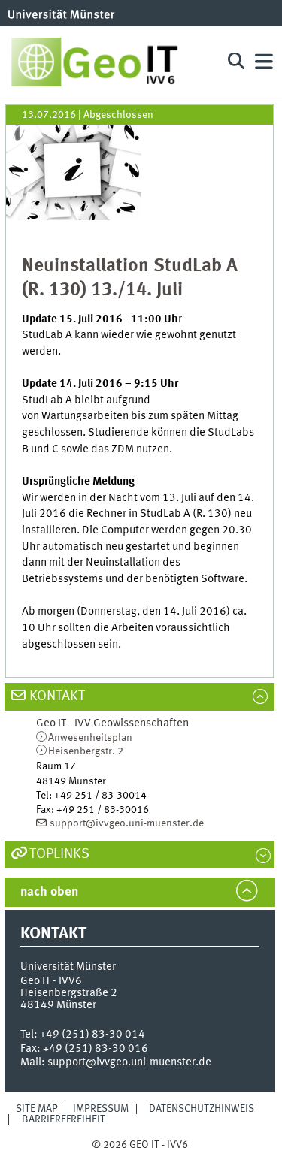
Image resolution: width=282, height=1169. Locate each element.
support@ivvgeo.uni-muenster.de (127, 823)
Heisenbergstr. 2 (85, 751)
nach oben (49, 892)
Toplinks (59, 854)
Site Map (37, 1109)
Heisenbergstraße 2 (68, 993)
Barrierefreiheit (63, 1119)
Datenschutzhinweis (201, 1109)
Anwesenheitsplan (90, 738)
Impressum (101, 1109)
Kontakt (57, 696)
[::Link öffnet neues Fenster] (73, 173)
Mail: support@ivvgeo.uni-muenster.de (115, 1062)
